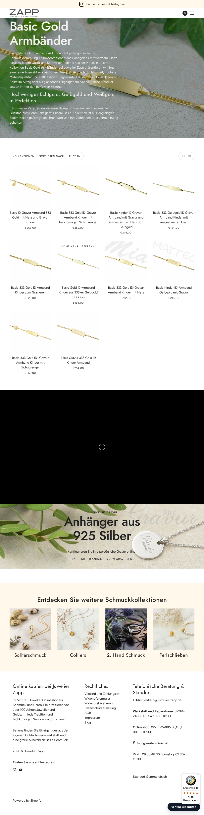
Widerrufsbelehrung (98, 703)
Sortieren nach (51, 156)
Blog (87, 722)
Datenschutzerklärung (100, 708)
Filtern (74, 156)
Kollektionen (23, 156)
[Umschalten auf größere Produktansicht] (182, 156)
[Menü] (197, 775)
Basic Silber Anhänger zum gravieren (102, 559)
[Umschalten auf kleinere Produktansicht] (190, 156)
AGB (87, 713)
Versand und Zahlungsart (102, 694)
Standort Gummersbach (150, 777)
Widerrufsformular (97, 698)
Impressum (92, 718)
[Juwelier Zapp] (24, 13)
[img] (14, 770)
